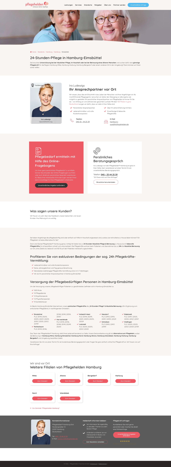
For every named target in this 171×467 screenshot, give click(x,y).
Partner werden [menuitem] (119, 5)
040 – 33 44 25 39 (61, 436)
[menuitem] (68, 5)
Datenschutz (103, 464)
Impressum (93, 464)
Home (34, 52)
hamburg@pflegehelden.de (67, 439)
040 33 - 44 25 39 (83, 122)
